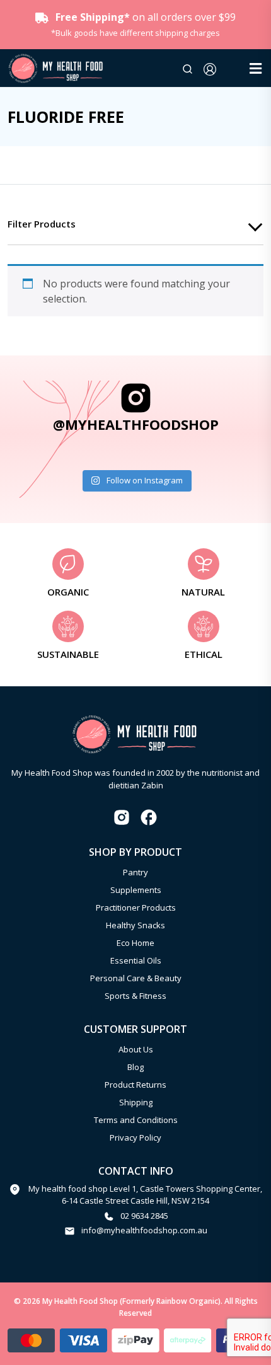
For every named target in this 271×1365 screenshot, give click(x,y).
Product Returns (135, 1084)
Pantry (135, 872)
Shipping (136, 1102)
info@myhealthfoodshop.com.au (144, 1230)
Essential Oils (135, 960)
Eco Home (135, 942)
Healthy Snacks (135, 925)
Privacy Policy (135, 1137)
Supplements (135, 890)
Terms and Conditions (136, 1120)
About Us (135, 1049)
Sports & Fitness (135, 995)
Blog (135, 1067)
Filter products (42, 223)
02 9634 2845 (144, 1215)
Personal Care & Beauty (136, 978)
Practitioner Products (136, 907)
